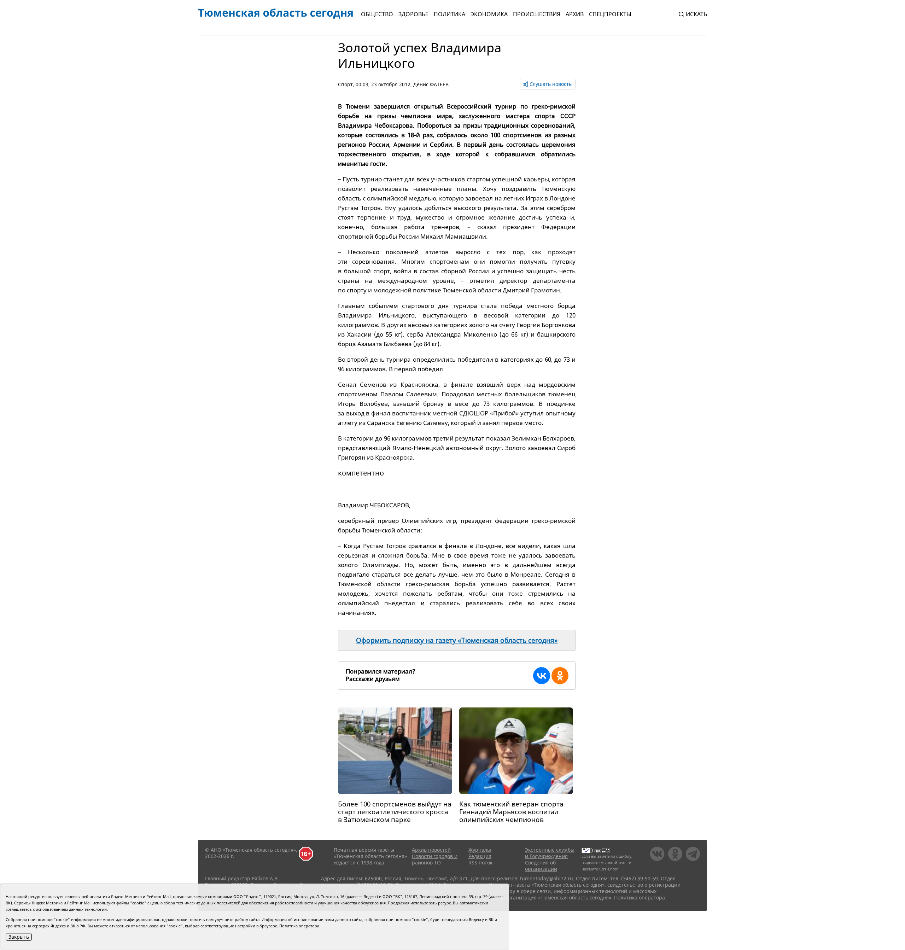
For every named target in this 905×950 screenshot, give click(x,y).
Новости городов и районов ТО (434, 859)
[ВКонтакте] (541, 675)
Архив (575, 14)
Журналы (479, 849)
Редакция (479, 856)
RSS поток (480, 862)
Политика (449, 14)
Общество (377, 14)
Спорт (345, 84)
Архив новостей (431, 849)
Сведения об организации (541, 865)
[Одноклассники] (559, 675)
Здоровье (413, 14)
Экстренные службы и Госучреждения (549, 852)
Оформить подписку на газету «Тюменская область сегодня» (457, 640)
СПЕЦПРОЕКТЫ (610, 14)
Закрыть (18, 936)
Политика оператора (639, 897)
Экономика (489, 14)
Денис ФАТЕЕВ (431, 84)
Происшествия (536, 14)
